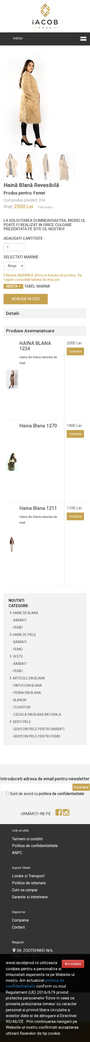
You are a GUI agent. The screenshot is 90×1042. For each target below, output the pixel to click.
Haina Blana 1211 (38, 508)
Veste (17, 656)
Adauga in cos (26, 299)
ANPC (17, 852)
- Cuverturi (19, 707)
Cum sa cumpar (25, 890)
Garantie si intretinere (30, 897)
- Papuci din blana (25, 685)
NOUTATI (16, 600)
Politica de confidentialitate (35, 845)
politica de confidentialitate (61, 793)
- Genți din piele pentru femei (34, 736)
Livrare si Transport (28, 876)
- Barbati (18, 620)
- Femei (16, 627)
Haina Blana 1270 (38, 426)
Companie (20, 920)
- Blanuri (17, 700)
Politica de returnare (29, 883)
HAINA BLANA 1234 (35, 345)
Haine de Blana (25, 613)
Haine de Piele (24, 635)
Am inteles (73, 964)
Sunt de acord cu (47, 793)
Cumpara (75, 351)
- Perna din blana (25, 693)
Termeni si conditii (27, 839)
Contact (18, 927)
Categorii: (19, 605)
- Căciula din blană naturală (35, 714)
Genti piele (21, 722)
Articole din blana (28, 678)
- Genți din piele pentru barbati (36, 729)
